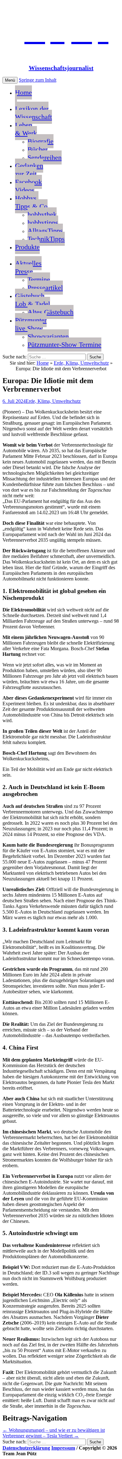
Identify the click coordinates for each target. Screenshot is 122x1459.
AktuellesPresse (28, 267)
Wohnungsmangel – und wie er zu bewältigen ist (54, 1430)
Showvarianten (48, 336)
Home (23, 92)
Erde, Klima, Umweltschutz (81, 363)
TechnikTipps (46, 239)
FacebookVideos (28, 186)
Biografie (40, 141)
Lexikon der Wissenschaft (33, 113)
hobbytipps (43, 222)
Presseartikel (45, 287)
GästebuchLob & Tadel (32, 300)
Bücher (38, 149)
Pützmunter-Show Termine (64, 344)
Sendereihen (45, 157)
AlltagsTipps (45, 231)
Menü (10, 80)
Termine (39, 279)
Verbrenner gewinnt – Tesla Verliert (41, 1435)
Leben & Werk (26, 129)
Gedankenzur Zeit (29, 170)
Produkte (27, 247)
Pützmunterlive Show (31, 324)
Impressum (63, 1448)
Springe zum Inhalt (37, 80)
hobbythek (42, 214)
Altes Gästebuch (51, 312)
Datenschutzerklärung (26, 1448)
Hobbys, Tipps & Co (31, 202)
